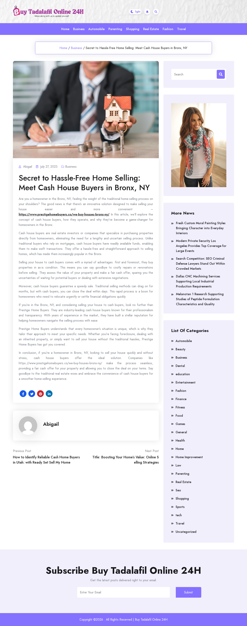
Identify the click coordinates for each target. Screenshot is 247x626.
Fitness (180, 407)
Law (178, 465)
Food (179, 415)
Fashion (168, 29)
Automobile (96, 29)
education (183, 374)
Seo (178, 490)
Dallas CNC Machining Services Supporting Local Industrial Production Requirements (198, 281)
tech (179, 515)
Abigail (51, 424)
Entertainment (185, 382)
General (181, 432)
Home (65, 29)
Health (180, 440)
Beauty (180, 349)
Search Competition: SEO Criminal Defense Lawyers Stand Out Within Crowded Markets (200, 263)
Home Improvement (189, 457)
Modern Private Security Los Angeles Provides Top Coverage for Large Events (201, 246)
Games (180, 424)
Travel (181, 29)
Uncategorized (186, 532)
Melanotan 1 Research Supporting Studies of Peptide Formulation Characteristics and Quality (200, 299)
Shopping (132, 29)
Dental (180, 366)
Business (79, 29)
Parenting (115, 29)
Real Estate (151, 29)
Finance (181, 399)
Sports (180, 507)
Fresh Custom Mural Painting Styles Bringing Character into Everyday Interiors (200, 228)
